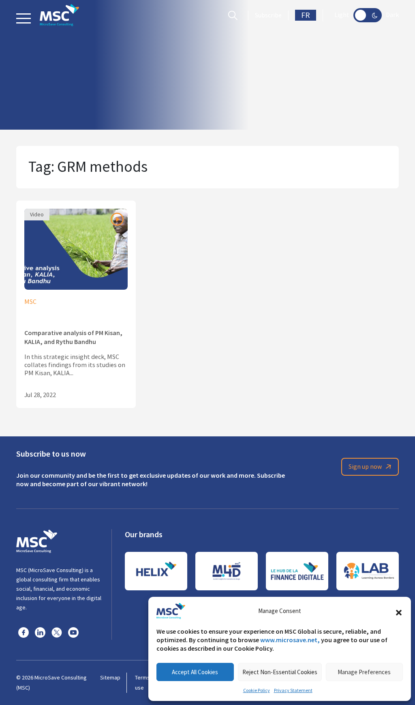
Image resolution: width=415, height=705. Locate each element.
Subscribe (268, 15)
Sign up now (365, 467)
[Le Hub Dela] (297, 571)
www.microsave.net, (290, 640)
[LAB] (367, 571)
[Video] (76, 248)
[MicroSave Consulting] (36, 540)
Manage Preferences (364, 672)
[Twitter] (56, 632)
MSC (30, 302)
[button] (399, 611)
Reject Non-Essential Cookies (279, 672)
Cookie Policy (256, 690)
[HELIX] (156, 571)
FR (305, 15)
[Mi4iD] (226, 571)
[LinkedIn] (40, 632)
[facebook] (23, 632)
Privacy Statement (293, 690)
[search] (235, 15)
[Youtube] (73, 632)
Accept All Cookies (195, 672)
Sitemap (110, 677)
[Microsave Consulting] (59, 15)
